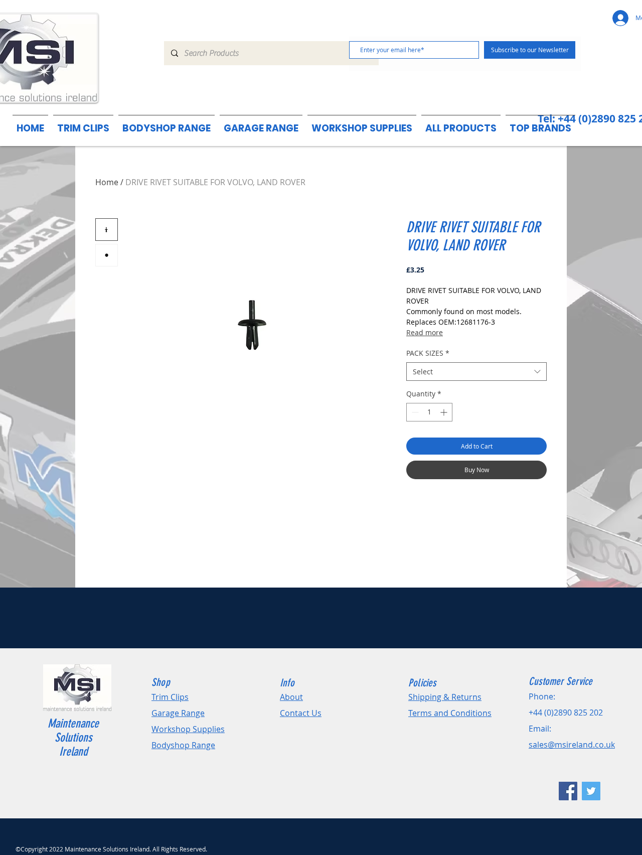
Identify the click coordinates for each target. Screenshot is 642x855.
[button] (540, 123)
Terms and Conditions (450, 713)
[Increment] (444, 412)
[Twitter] (591, 791)
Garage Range (178, 713)
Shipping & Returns (445, 696)
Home (106, 182)
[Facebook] (568, 791)
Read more (424, 332)
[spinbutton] (429, 412)
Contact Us (301, 713)
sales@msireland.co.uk (572, 744)
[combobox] (476, 371)
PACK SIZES (427, 353)
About (291, 696)
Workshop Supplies (188, 729)
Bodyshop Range (183, 745)
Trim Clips (170, 696)
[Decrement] (414, 412)
